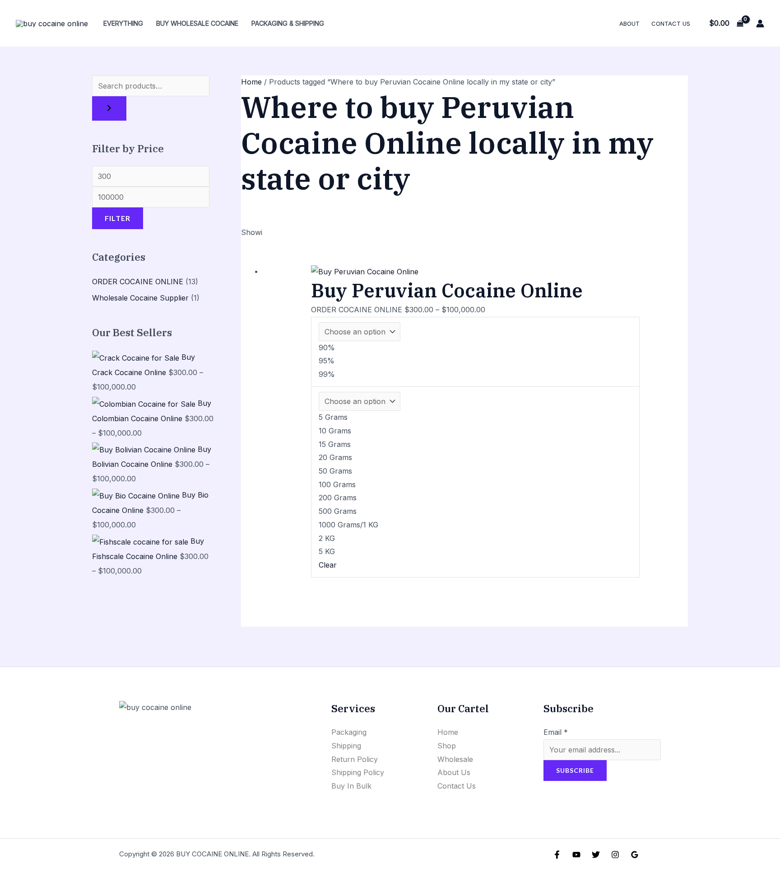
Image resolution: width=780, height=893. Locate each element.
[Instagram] (615, 855)
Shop (446, 745)
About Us (453, 772)
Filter (117, 218)
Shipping (346, 745)
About (629, 23)
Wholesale (455, 759)
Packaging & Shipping (287, 23)
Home (251, 81)
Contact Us (670, 23)
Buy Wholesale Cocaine (197, 23)
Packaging (349, 732)
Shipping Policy (357, 772)
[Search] (109, 108)
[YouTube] (576, 855)
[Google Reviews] (635, 855)
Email (555, 732)
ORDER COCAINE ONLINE (137, 281)
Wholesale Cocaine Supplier (140, 297)
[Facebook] (557, 855)
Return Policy (354, 759)
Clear (328, 564)
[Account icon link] (760, 23)
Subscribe (575, 770)
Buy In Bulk (351, 785)
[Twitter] (596, 855)
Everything (123, 23)
